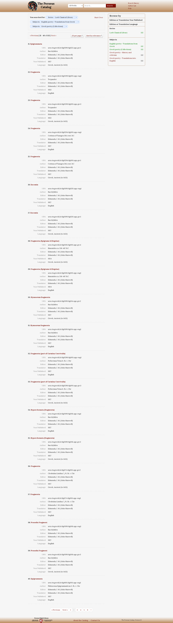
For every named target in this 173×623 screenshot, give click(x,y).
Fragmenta (35, 72)
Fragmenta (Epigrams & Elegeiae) (45, 241)
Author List (132, 6)
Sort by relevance (93, 36)
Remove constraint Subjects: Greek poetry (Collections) (66, 26)
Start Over (99, 17)
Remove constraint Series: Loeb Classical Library (76, 17)
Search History (133, 3)
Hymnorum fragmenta (40, 297)
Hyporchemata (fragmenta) (42, 410)
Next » (53, 35)
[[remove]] (129, 32)
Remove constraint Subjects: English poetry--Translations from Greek (78, 21)
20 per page (76, 36)
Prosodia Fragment (39, 522)
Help (129, 8)
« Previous (34, 35)
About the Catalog (80, 620)
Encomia (34, 185)
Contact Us (95, 620)
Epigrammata (36, 44)
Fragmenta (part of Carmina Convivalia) (48, 353)
